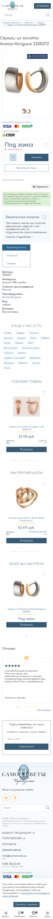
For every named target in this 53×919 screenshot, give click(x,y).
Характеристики (16, 247)
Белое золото (10, 348)
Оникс (7, 368)
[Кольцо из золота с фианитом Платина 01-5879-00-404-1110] (26, 499)
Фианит (19, 343)
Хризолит (8, 363)
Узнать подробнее (18, 237)
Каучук (7, 343)
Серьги (40, 23)
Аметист (22, 363)
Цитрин (21, 338)
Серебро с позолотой (14, 358)
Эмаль (33, 338)
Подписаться (26, 746)
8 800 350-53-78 (11, 864)
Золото (36, 363)
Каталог (29, 23)
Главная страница (11, 23)
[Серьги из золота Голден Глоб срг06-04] (26, 408)
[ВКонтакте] (6, 797)
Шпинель (8, 338)
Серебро (20, 333)
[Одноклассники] (15, 797)
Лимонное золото (30, 348)
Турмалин (8, 353)
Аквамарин (35, 358)
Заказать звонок (11, 850)
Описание (12, 256)
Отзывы (11, 264)
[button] (26, 111)
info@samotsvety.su (14, 856)
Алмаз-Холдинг (11, 297)
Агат (30, 343)
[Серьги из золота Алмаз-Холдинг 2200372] (26, 590)
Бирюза (21, 353)
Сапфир (7, 333)
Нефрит (45, 338)
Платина (33, 333)
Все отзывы (44, 710)
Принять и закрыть (26, 904)
